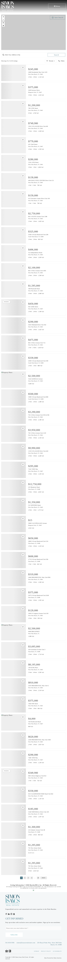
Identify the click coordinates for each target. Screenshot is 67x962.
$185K (33, 23)
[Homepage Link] (7, 6)
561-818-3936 (9, 942)
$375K (39, 44)
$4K (36, 25)
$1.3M (38, 26)
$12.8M (39, 22)
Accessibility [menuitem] (57, 951)
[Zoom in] (3, 16)
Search (56, 55)
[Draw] (3, 22)
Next (43, 877)
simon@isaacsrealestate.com (26, 942)
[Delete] (3, 25)
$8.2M (37, 35)
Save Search (58, 17)
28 (38, 877)
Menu (57, 6)
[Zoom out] (3, 19)
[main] (33, 445)
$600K (39, 40)
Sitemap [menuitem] (36, 951)
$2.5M (36, 21)
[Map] (33, 32)
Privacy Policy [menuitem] (46, 951)
